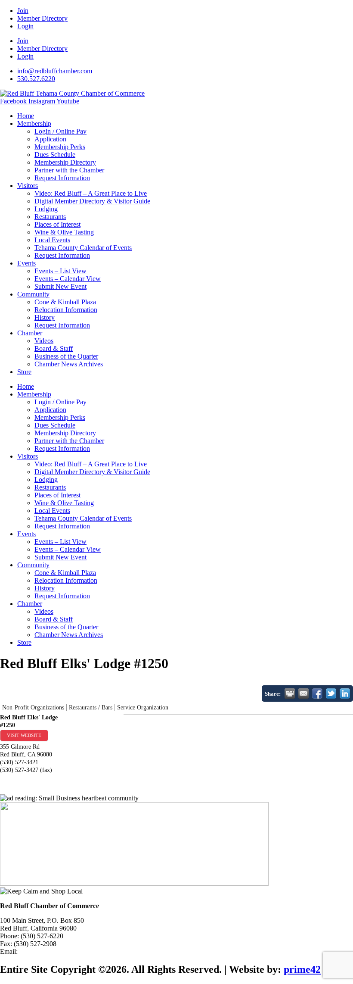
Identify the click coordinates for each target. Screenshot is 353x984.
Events (26, 263)
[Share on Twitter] (331, 693)
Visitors (27, 185)
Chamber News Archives (68, 364)
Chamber (29, 333)
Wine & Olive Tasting (64, 232)
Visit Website (24, 735)
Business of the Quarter (66, 356)
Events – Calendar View (67, 278)
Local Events (52, 240)
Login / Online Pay (60, 131)
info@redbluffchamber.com (56, 951)
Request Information (62, 177)
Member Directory (42, 18)
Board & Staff (53, 348)
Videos (43, 340)
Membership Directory (65, 162)
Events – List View (60, 271)
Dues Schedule (54, 154)
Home (25, 115)
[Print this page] (290, 693)
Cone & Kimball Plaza (65, 302)
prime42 (302, 969)
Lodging (46, 208)
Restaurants (50, 216)
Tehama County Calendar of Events (83, 247)
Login (25, 26)
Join (22, 10)
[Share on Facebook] (317, 693)
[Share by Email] (303, 693)
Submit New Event (60, 286)
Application (50, 139)
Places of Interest (57, 224)
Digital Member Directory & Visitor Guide (92, 201)
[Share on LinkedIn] (345, 693)
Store (24, 371)
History (44, 317)
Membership (34, 123)
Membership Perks (59, 146)
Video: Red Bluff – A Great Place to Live (90, 193)
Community (33, 294)
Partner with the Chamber (69, 170)
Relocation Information (65, 309)
